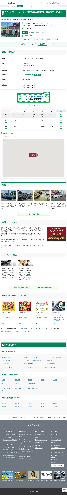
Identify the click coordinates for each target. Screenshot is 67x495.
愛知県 (42, 406)
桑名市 (55, 380)
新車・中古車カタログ (41, 440)
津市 (3, 380)
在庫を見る (24, 44)
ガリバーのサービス (8, 444)
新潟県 (4, 403)
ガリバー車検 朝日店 (50, 367)
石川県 (30, 403)
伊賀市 (17, 383)
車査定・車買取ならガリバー (26, 435)
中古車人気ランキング (9, 447)
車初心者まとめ (39, 434)
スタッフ (33, 44)
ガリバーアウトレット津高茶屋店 (53, 357)
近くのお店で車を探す (9, 457)
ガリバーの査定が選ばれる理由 (26, 442)
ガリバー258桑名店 (28, 363)
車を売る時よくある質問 (26, 446)
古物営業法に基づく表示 (58, 452)
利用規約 (53, 442)
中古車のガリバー (5, 417)
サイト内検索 (54, 434)
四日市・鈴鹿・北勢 (7, 389)
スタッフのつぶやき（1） (21, 331)
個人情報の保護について (58, 445)
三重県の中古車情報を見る (20, 287)
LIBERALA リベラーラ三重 (30, 357)
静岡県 (30, 406)
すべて (3, 328)
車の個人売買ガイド (24, 456)
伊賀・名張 (18, 388)
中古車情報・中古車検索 (10, 434)
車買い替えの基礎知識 (9, 455)
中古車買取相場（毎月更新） (26, 452)
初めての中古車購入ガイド (10, 441)
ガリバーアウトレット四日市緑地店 (32, 360)
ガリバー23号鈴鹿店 (50, 363)
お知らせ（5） (39, 328)
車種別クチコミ (39, 445)
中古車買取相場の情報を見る (46, 287)
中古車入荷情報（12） (25, 328)
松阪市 (42, 380)
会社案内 (53, 462)
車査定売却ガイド (24, 439)
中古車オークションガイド (26, 459)
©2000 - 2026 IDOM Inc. (33, 491)
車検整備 (46, 6)
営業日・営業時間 (30, 36)
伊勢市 (30, 380)
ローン (40, 6)
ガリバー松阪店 (6, 363)
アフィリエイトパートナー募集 (58, 456)
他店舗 (64, 489)
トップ (15, 44)
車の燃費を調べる (40, 442)
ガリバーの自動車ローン (10, 452)
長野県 (4, 406)
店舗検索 (15, 417)
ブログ (52, 44)
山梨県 (55, 403)
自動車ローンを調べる (9, 450)
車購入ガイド (33, 6)
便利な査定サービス (24, 449)
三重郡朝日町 (32, 383)
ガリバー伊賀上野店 (7, 367)
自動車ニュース (39, 437)
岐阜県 (17, 406)
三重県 (55, 406)
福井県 (42, 403)
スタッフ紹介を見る (33, 214)
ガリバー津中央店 (6, 360)
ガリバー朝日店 (27, 367)
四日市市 (17, 380)
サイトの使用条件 (56, 440)
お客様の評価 (54, 6)
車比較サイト (38, 448)
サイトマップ (54, 437)
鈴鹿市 (4, 383)
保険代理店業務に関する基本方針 (58, 449)
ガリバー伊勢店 (49, 360)
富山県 (17, 403)
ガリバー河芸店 (6, 357)
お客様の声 (54, 459)
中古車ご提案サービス (9, 437)
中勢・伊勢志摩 (32, 388)
